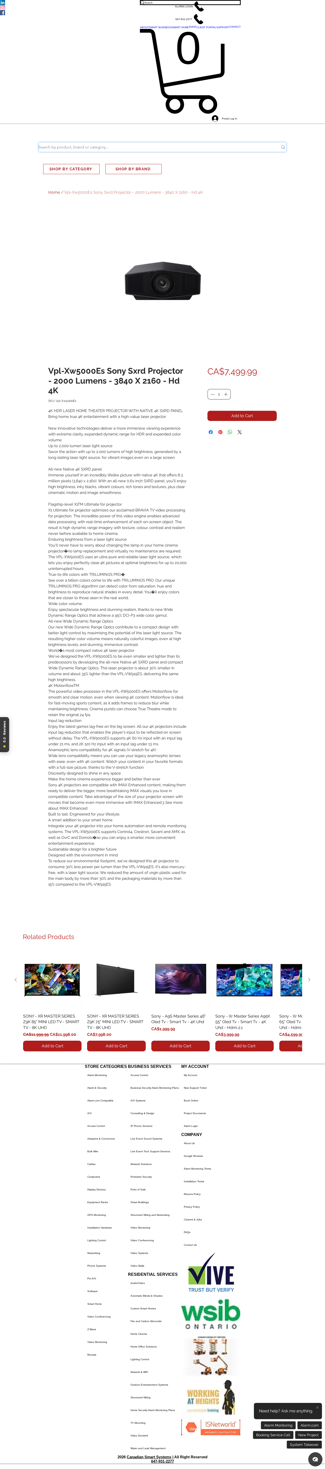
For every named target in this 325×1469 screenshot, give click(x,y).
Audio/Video (138, 1283)
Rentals (91, 1354)
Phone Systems (96, 1265)
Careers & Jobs (193, 1219)
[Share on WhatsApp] (230, 432)
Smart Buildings (140, 1202)
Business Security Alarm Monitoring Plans (155, 1087)
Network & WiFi (139, 1372)
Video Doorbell (139, 1435)
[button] (190, 6)
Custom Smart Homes (143, 1308)
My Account (190, 1075)
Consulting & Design (142, 1113)
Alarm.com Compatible (100, 1100)
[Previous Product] (16, 980)
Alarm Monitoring (97, 1075)
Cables (91, 1164)
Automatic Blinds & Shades (146, 1295)
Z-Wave (91, 1329)
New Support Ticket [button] (195, 1087)
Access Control (96, 1126)
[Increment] (226, 394)
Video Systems (139, 1253)
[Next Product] (309, 980)
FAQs (187, 1232)
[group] (162, 1001)
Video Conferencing (99, 1316)
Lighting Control (96, 1240)
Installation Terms (194, 1181)
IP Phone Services (141, 1126)
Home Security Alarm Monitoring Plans (153, 1410)
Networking (93, 1253)
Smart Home (94, 1304)
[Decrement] (212, 394)
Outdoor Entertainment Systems (149, 1384)
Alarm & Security (97, 1087)
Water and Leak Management (148, 1448)
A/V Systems (138, 1100)
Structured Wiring (141, 1397)
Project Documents (195, 1113)
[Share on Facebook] (211, 432)
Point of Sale (138, 1189)
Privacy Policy (192, 1206)
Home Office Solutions (144, 1346)
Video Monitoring (97, 1342)
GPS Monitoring (96, 1215)
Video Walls (137, 1265)
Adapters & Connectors (101, 1138)
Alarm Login (191, 1126)
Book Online (191, 1100)
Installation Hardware (99, 1227)
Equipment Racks (97, 1202)
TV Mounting (138, 1422)
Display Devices (96, 1189)
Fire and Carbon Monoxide (146, 1321)
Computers (93, 1176)
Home (54, 192)
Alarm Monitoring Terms (197, 1168)
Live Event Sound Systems (146, 1138)
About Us (189, 1143)
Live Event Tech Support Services (150, 1151)
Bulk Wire (92, 1151)
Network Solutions (141, 1164)
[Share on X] (240, 432)
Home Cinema (139, 1333)
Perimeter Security (141, 1176)
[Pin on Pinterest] (220, 432)
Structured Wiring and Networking (150, 1215)
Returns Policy (192, 1194)
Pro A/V (91, 1278)
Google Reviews (193, 1156)
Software (92, 1291)
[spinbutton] (219, 394)
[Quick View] (52, 980)
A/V (89, 1113)
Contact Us (190, 1245)
